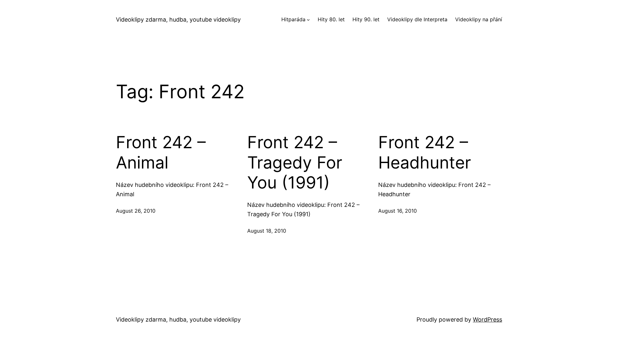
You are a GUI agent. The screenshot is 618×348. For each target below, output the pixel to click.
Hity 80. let (331, 19)
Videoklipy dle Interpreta (417, 19)
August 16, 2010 (397, 211)
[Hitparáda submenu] (308, 19)
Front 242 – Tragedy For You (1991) (294, 162)
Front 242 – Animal (161, 152)
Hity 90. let (365, 19)
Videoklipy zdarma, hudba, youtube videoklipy (178, 19)
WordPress (487, 319)
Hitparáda (293, 19)
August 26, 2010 (135, 211)
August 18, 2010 (266, 230)
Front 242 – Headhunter (424, 152)
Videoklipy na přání (478, 19)
